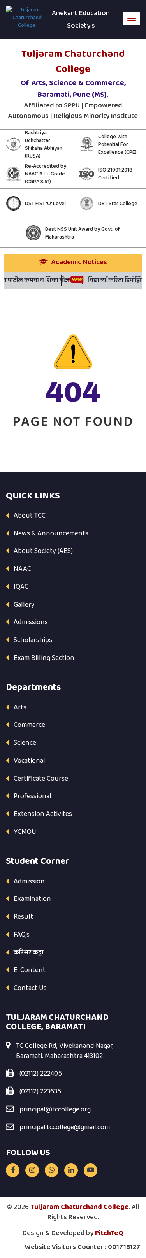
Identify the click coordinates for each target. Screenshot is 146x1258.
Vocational (29, 760)
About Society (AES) (43, 551)
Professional (32, 796)
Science (25, 742)
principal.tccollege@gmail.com (64, 1128)
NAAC (22, 568)
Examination (32, 898)
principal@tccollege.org (55, 1110)
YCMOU (25, 831)
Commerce (29, 724)
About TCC (30, 515)
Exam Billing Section (44, 658)
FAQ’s (22, 934)
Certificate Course (41, 778)
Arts (20, 707)
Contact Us (30, 988)
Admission (29, 881)
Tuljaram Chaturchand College (79, 1207)
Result (23, 916)
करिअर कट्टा (29, 952)
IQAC (21, 586)
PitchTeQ (109, 1233)
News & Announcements (51, 533)
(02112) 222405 (40, 1074)
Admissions (31, 622)
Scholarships (33, 640)
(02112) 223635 (40, 1092)
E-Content (30, 970)
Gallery (24, 604)
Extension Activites (43, 814)
